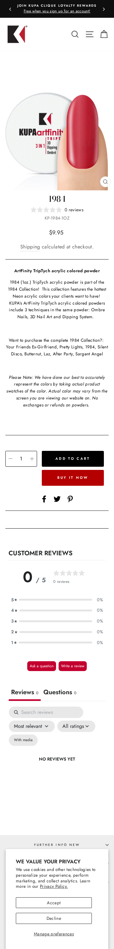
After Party (63, 354)
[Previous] (10, 8)
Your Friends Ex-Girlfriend (31, 347)
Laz (47, 354)
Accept (53, 903)
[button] (57, 599)
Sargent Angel (89, 354)
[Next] (104, 8)
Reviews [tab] (24, 692)
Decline (54, 918)
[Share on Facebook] (44, 499)
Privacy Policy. (54, 886)
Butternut (32, 354)
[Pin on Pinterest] (70, 499)
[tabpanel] (57, 766)
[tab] (60, 693)
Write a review (72, 666)
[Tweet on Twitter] (57, 499)
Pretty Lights (71, 347)
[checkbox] (23, 740)
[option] (57, 9)
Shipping (30, 246)
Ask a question (42, 666)
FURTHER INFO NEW (57, 844)
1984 (90, 347)
